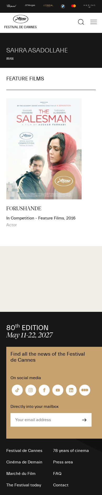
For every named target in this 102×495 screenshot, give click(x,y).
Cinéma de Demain (24, 462)
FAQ (57, 473)
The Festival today (23, 485)
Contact (61, 485)
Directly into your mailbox (34, 406)
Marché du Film (21, 473)
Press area (63, 462)
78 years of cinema (71, 450)
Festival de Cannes (24, 450)
